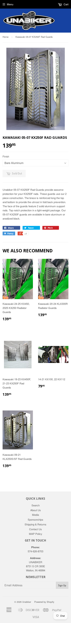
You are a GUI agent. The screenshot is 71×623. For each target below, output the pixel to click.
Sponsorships (35, 519)
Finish (6, 156)
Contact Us (35, 529)
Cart (65, 4)
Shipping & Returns (35, 524)
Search (36, 505)
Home (5, 36)
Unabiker (26, 601)
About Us (35, 510)
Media (35, 514)
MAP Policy (35, 534)
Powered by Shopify (44, 601)
